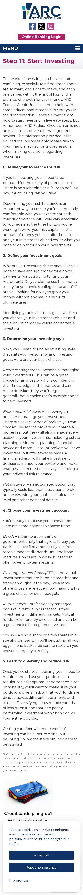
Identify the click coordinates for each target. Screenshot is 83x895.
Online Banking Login (42, 37)
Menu (37, 48)
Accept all (41, 855)
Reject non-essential (41, 867)
